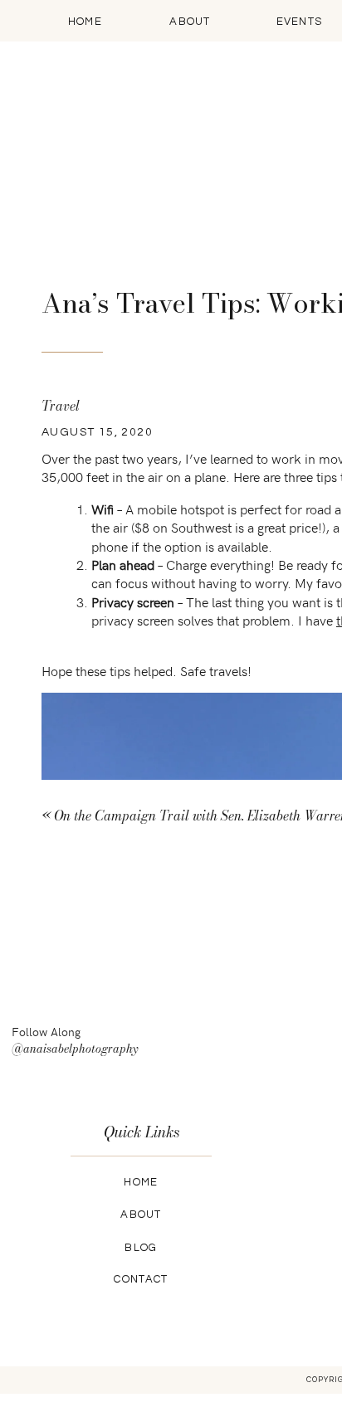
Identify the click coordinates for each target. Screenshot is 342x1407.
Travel (61, 406)
